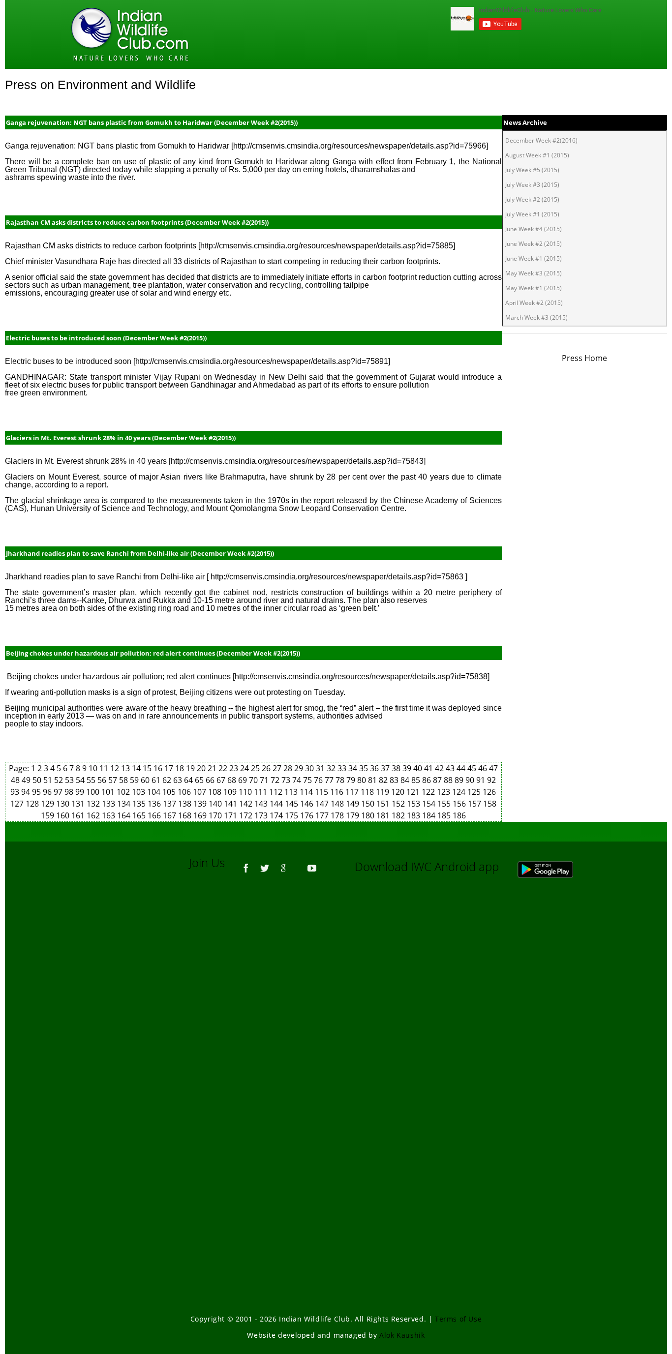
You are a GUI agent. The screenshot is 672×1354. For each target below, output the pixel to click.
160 (63, 815)
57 (113, 780)
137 (170, 803)
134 (124, 803)
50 (37, 780)
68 (232, 780)
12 (115, 768)
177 (323, 815)
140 (216, 803)
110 (246, 791)
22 (223, 768)
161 (79, 815)
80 (362, 780)
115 (322, 791)
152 (399, 803)
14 (137, 768)
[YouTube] (312, 863)
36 (375, 768)
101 (109, 791)
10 (94, 768)
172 (246, 815)
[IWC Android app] (555, 866)
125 (475, 791)
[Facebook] (246, 863)
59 (135, 780)
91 (481, 780)
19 (191, 768)
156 (460, 803)
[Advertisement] (336, 1018)
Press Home (584, 358)
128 (33, 803)
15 (148, 768)
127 (18, 803)
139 (201, 803)
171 (231, 815)
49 (27, 780)
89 (460, 780)
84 (405, 780)
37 (386, 768)
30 (310, 768)
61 (157, 780)
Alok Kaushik (402, 1335)
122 (429, 791)
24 (245, 768)
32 (332, 768)
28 (288, 768)
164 (124, 815)
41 (429, 768)
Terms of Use (458, 1319)
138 (185, 803)
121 (414, 791)
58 (124, 780)
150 (368, 803)
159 (48, 815)
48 (16, 780)
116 (337, 791)
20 (202, 768)
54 (81, 780)
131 (79, 803)
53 (70, 780)
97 (59, 791)
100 (93, 791)
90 (470, 780)
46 (483, 768)
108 (215, 791)
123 (444, 791)
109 (231, 791)
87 (438, 780)
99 (80, 791)
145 (292, 803)
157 (475, 803)
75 (308, 780)
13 (126, 768)
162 (94, 815)
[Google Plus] (283, 863)
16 (158, 768)
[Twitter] (264, 863)
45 (472, 768)
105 (170, 791)
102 (124, 791)
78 (341, 780)
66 (211, 780)
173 (262, 815)
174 (277, 815)
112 (276, 791)
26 (267, 768)
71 (265, 780)
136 (155, 803)
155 (445, 803)
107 (200, 791)
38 (397, 768)
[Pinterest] (298, 863)
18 (180, 768)
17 (169, 768)
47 (493, 768)
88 (449, 780)
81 (373, 780)
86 (427, 780)
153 (414, 803)
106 (185, 791)
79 (351, 780)
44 (462, 768)
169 (201, 815)
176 (307, 815)
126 (489, 791)
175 (292, 815)
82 (384, 780)
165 (140, 815)
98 (69, 791)
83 (395, 780)
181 (384, 815)
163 (109, 815)
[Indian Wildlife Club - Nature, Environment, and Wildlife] (129, 34)
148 (338, 803)
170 (216, 815)
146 (307, 803)
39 (407, 768)
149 (353, 803)
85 (416, 780)
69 (243, 780)
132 (94, 803)
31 (321, 768)
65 (200, 780)
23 (234, 768)
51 (48, 780)
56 (102, 780)
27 (278, 768)
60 (146, 780)
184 (429, 815)
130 (63, 803)
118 (368, 791)
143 (262, 803)
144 (277, 803)
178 (338, 815)
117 (353, 791)
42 (440, 768)
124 (459, 791)
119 (383, 791)
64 (189, 780)
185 (445, 815)
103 (139, 791)
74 (297, 780)
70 (254, 780)
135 (140, 803)
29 (299, 768)
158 (489, 803)
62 (167, 780)
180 (368, 815)
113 (292, 791)
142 (246, 803)
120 (398, 791)
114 (307, 791)
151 (384, 803)
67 (221, 780)
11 (104, 768)
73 (286, 780)
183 (414, 815)
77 (330, 780)
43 (451, 768)
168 (185, 815)
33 (342, 768)
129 (48, 803)
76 (319, 780)
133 (109, 803)
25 (256, 768)
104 (154, 791)
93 (15, 791)
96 (48, 791)
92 (491, 780)
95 (37, 791)
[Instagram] (326, 863)
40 (418, 768)
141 (231, 803)
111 (261, 791)
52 (59, 780)
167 (170, 815)
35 (364, 768)
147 (323, 803)
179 (353, 815)
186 (459, 815)
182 (399, 815)
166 (155, 815)
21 (213, 768)
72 (276, 780)
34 (353, 768)
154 (429, 803)
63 (178, 780)
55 (92, 780)
